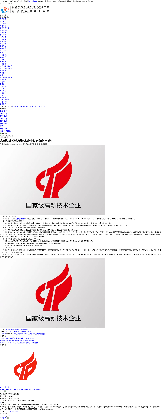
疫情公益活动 (4, 100)
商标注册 (3, 41)
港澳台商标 (3, 55)
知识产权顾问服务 (6, 68)
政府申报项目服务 (6, 77)
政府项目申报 (4, 28)
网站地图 (35, 389)
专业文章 (3, 97)
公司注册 (3, 50)
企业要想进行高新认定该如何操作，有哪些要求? (19, 343)
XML (39, 389)
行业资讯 (3, 93)
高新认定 (17, 334)
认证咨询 (3, 75)
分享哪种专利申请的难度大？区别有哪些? (17, 338)
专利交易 (3, 86)
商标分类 (3, 61)
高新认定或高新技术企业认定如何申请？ (33, 106)
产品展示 (16, 389)
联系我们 (3, 104)
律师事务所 (3, 102)
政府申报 (3, 70)
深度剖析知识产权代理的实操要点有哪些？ (17, 340)
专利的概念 (3, 30)
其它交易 (3, 91)
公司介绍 (3, 23)
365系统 (9, 416)
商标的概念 (3, 32)
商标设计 (3, 44)
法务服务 (3, 64)
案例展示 (3, 73)
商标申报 (3, 46)
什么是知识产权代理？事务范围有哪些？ (19, 331)
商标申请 (3, 48)
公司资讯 (3, 82)
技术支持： (3, 418)
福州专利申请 (32, 1)
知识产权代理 (30, 334)
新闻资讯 (3, 79)
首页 (8, 106)
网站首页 (3, 19)
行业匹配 (3, 59)
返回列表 (3, 334)
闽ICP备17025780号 (12, 411)
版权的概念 (3, 35)
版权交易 (3, 88)
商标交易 (3, 84)
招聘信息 (3, 37)
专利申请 (23, 334)
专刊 (1, 95)
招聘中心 (3, 26)
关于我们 (3, 21)
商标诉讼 (3, 57)
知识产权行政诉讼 (6, 66)
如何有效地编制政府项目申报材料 (17, 329)
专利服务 (3, 39)
